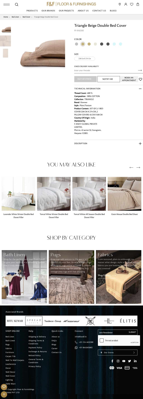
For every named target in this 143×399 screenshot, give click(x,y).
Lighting (9, 380)
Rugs (8, 345)
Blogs (113, 11)
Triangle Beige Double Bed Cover (46, 17)
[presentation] (131, 167)
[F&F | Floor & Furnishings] (71, 4)
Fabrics (9, 349)
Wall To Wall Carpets (15, 360)
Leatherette (11, 364)
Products (32, 11)
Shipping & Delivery (37, 337)
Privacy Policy (35, 366)
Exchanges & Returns (38, 352)
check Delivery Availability (86, 66)
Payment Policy (35, 348)
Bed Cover (26, 17)
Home (5, 17)
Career (55, 349)
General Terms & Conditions (36, 361)
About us (83, 11)
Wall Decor (10, 372)
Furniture (10, 352)
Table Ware (11, 384)
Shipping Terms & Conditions (36, 342)
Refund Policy (35, 356)
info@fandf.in (81, 337)
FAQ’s (54, 341)
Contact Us (99, 11)
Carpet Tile (11, 356)
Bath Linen (10, 341)
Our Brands (48, 11)
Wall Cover (10, 376)
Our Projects (66, 11)
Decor (8, 368)
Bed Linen (15, 17)
